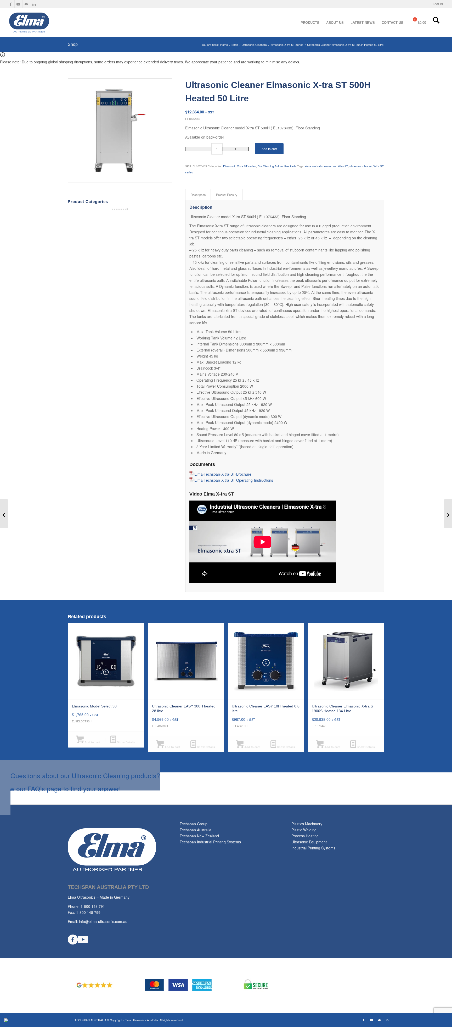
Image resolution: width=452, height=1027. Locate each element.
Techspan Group (193, 823)
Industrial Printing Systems (313, 847)
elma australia (314, 166)
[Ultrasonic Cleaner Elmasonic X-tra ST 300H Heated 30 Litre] (4, 513)
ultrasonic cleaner (360, 166)
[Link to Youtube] (18, 4)
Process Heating (305, 835)
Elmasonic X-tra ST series (239, 166)
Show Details (125, 742)
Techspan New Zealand (199, 835)
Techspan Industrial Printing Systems (210, 841)
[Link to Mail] (26, 4)
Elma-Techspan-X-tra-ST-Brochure (222, 474)
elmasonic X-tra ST (336, 166)
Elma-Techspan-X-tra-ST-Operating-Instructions (233, 480)
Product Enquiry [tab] (226, 195)
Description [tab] (198, 195)
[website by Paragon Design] (7, 1020)
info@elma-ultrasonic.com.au (103, 921)
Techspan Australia (195, 829)
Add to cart (269, 148)
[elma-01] (48, 22)
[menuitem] (436, 4)
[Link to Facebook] (10, 4)
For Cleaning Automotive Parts (277, 166)
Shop (73, 44)
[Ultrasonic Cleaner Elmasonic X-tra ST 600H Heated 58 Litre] (448, 513)
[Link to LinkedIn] (34, 4)
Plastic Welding (304, 829)
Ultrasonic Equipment (309, 841)
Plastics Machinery (306, 823)
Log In (438, 4)
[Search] (436, 22)
